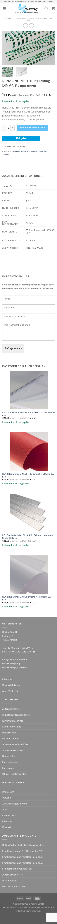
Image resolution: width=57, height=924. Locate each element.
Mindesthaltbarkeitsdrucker (17, 868)
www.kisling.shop (11, 663)
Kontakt (6, 827)
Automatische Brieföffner (15, 744)
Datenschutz (9, 815)
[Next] (50, 48)
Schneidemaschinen (12, 750)
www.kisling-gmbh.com (14, 667)
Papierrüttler (9, 732)
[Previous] (7, 48)
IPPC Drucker (9, 880)
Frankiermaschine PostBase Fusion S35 (22, 856)
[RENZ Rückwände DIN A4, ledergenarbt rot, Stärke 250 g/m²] (28, 451)
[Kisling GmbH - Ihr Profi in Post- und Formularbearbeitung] (26, 8)
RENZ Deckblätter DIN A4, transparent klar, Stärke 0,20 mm (28, 413)
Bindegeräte (41, 19)
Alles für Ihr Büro (11, 691)
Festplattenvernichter (13, 886)
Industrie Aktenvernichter (15, 714)
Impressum (8, 791)
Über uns (7, 679)
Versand (6, 797)
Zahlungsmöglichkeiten (14, 803)
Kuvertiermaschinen (13, 720)
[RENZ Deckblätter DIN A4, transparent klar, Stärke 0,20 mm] (28, 390)
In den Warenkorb (32, 127)
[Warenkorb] (53, 8)
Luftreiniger (8, 767)
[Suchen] (46, 8)
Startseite (8, 19)
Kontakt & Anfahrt (12, 685)
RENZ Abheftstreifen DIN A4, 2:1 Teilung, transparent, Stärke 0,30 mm (28, 536)
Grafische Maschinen (24, 19)
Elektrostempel (10, 762)
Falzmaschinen (10, 738)
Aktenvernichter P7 (12, 874)
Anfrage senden (13, 348)
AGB (4, 809)
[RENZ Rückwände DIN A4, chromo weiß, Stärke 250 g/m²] (28, 574)
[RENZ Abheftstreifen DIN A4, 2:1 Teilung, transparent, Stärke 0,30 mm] (28, 513)
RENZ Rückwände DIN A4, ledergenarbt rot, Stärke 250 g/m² (28, 475)
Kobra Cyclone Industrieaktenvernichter (23, 844)
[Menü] (4, 8)
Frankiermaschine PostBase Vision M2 (22, 850)
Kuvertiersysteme (11, 726)
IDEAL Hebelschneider (14, 773)
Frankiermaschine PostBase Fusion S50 (22, 862)
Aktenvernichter (10, 708)
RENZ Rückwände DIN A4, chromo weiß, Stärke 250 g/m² (26, 598)
